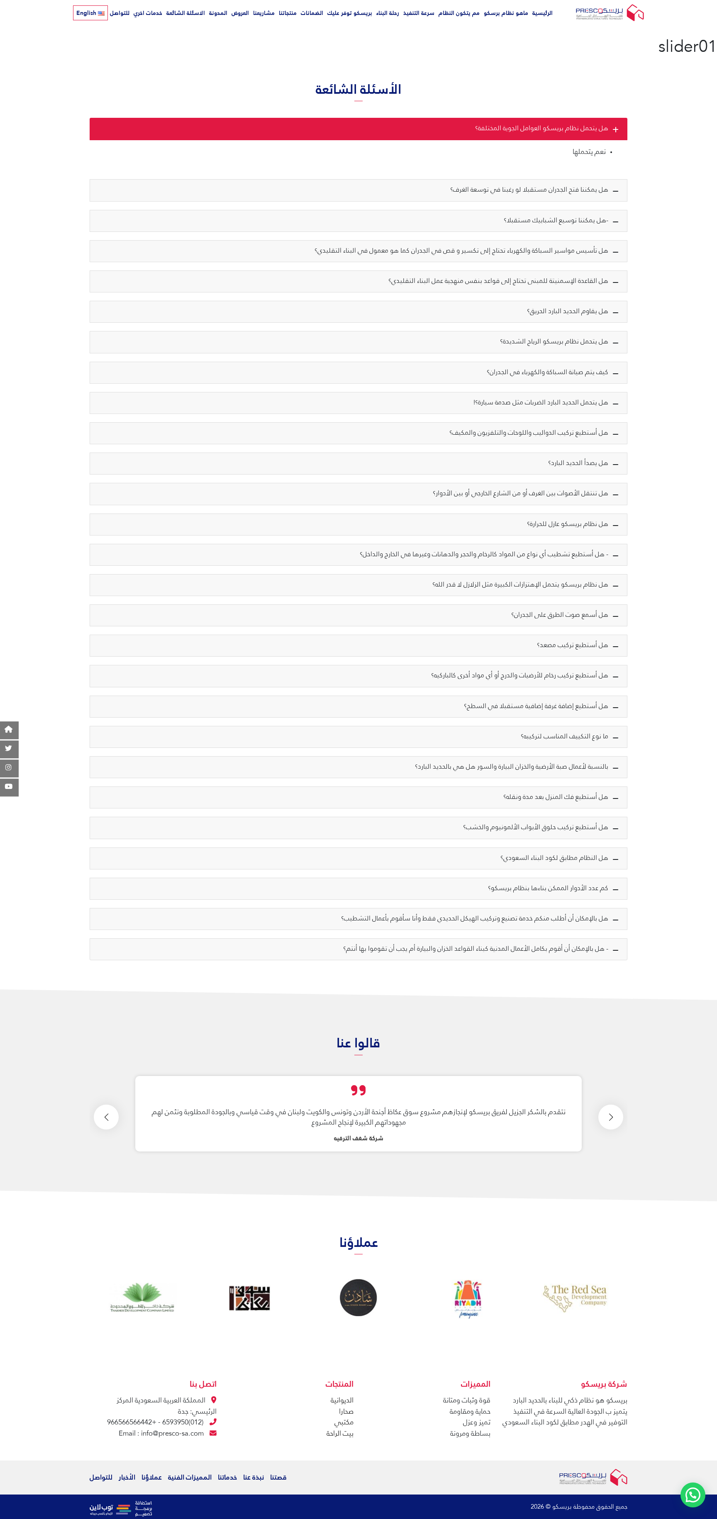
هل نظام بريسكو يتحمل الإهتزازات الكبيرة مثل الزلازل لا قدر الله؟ (520, 585)
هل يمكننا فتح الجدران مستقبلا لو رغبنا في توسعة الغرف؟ (529, 190)
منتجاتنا (288, 12)
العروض (240, 12)
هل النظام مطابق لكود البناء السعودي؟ (554, 858)
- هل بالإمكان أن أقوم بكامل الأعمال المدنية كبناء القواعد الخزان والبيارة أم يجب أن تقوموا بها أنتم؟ (475, 949)
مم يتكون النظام (459, 12)
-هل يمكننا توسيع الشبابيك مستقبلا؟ (556, 220)
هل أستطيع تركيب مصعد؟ (572, 645)
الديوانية (342, 1400)
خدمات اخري (148, 12)
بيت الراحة (340, 1433)
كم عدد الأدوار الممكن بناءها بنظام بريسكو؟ (548, 888)
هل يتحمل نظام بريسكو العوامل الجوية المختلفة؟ (541, 128)
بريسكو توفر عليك (349, 12)
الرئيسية (542, 12)
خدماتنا (227, 1477)
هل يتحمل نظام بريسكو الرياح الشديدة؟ (554, 341)
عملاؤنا (151, 1477)
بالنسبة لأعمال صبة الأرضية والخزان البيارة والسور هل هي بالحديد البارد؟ (511, 767)
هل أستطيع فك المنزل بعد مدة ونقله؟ (555, 797)
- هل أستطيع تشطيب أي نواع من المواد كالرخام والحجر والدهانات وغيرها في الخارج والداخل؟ (484, 554)
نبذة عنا (253, 1477)
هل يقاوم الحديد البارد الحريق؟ (567, 311)
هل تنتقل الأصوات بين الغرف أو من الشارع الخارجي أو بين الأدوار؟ (520, 493)
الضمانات (312, 12)
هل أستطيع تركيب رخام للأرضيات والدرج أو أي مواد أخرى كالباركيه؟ (519, 675)
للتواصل (119, 12)
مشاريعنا (264, 12)
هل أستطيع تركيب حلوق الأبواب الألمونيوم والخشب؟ (535, 827)
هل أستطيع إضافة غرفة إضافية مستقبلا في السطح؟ (536, 706)
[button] (610, 1117)
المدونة (218, 12)
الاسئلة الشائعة (185, 12)
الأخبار (127, 1477)
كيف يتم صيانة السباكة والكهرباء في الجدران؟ (547, 372)
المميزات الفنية (190, 1477)
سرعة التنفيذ (418, 12)
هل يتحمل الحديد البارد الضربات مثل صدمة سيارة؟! (540, 402)
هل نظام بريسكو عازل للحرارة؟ (567, 524)
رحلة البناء (387, 12)
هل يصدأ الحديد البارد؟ (578, 463)
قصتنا (278, 1477)
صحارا (346, 1411)
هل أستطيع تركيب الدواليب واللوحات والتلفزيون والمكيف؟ (528, 433)
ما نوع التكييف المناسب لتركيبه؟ (564, 736)
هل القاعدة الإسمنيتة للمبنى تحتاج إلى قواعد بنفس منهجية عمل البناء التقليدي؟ (498, 281)
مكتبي (344, 1422)
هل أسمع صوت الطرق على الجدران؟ (559, 615)
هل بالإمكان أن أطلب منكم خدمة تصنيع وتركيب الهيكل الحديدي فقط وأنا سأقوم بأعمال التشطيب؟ (474, 918)
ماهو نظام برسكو (506, 12)
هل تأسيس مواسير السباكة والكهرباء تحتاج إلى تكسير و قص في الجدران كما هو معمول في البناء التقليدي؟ (461, 251)
